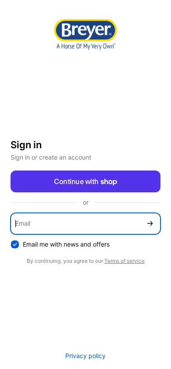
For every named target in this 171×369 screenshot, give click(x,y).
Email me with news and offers (66, 244)
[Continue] (149, 223)
